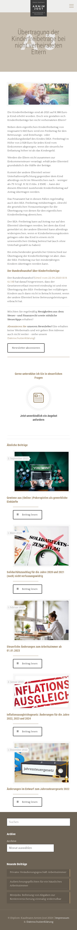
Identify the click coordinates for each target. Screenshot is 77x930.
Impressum (62, 917)
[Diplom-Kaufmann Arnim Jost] (38, 6)
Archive (11, 841)
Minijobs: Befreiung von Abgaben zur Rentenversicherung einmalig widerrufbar (35, 897)
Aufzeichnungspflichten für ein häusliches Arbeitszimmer (36, 883)
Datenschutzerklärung (20, 338)
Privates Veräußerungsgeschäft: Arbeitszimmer (38, 872)
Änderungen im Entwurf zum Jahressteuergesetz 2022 (38, 789)
